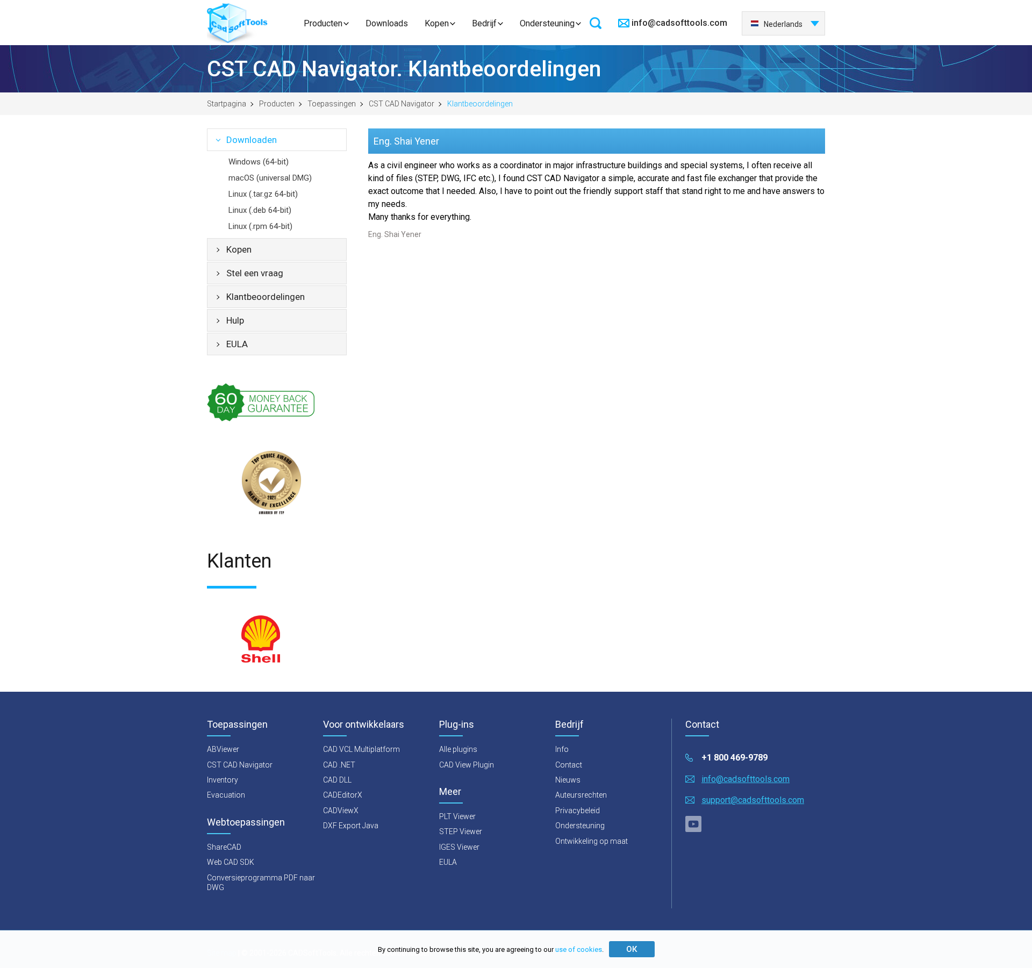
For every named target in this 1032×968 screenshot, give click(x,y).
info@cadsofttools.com (679, 23)
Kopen (437, 23)
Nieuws (567, 780)
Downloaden (251, 139)
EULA (237, 344)
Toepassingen (331, 103)
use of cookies (578, 949)
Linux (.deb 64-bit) (259, 210)
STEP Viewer (460, 831)
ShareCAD (224, 847)
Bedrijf (484, 23)
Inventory (222, 780)
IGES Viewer (459, 847)
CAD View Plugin (466, 765)
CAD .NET (339, 765)
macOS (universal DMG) (270, 178)
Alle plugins (458, 749)
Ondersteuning (547, 23)
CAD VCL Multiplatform (361, 749)
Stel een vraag (254, 273)
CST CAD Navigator (401, 103)
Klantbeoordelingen (265, 296)
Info (562, 749)
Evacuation (226, 795)
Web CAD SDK (230, 862)
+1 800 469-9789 (734, 757)
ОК (631, 949)
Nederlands (783, 24)
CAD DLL (337, 780)
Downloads (387, 23)
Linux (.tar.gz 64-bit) (263, 194)
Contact (568, 765)
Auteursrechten (581, 795)
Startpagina (226, 103)
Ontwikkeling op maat (591, 841)
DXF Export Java (350, 825)
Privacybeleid (577, 810)
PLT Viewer (457, 816)
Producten (323, 23)
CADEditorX (342, 795)
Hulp (235, 320)
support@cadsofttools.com (752, 800)
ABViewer (223, 749)
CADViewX (341, 810)
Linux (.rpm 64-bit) (260, 226)
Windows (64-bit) (258, 162)
